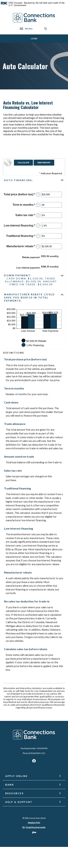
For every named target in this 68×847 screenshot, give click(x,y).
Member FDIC (34, 822)
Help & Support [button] (18, 801)
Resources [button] (14, 793)
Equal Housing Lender (36, 827)
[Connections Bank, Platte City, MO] (34, 18)
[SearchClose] (45, 28)
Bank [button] (9, 784)
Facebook (34, 762)
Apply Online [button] (16, 776)
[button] (34, 180)
